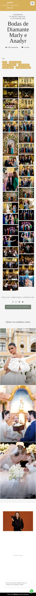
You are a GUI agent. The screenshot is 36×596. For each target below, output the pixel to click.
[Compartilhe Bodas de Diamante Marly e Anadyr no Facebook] (12, 302)
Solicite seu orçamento (18, 307)
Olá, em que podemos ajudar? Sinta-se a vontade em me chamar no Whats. (16, 583)
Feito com (18, 594)
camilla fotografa (8, 67)
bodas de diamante (15, 62)
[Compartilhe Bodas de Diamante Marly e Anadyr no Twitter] (19, 302)
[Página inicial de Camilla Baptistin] (10, 5)
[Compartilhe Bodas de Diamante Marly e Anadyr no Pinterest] (22, 302)
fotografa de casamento (23, 67)
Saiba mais (18, 555)
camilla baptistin (24, 65)
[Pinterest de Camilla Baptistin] (19, 579)
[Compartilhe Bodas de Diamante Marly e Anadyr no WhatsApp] (16, 302)
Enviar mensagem (19, 571)
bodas (4, 62)
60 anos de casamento (9, 65)
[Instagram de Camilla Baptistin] (16, 579)
